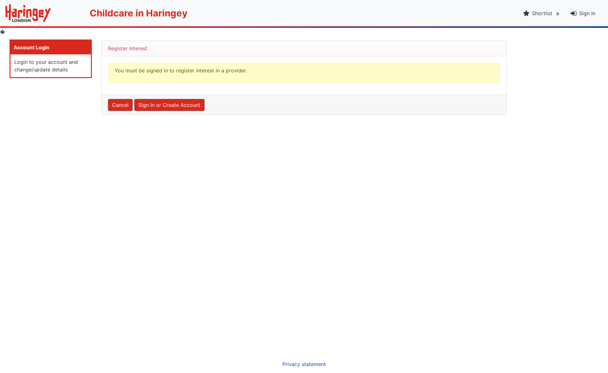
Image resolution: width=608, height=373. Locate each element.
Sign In (587, 13)
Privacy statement (304, 364)
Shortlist (545, 13)
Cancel (120, 105)
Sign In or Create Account (169, 105)
